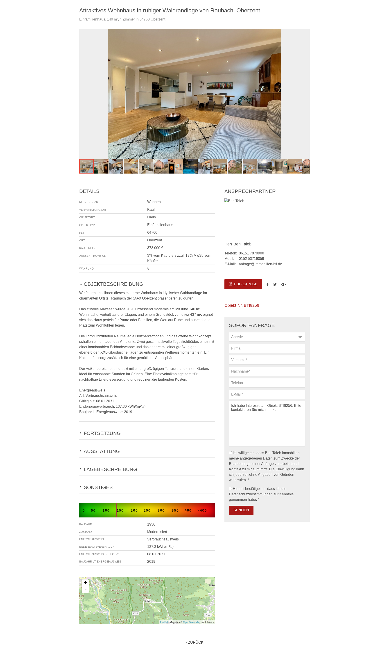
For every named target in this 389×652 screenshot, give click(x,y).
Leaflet (164, 622)
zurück (195, 642)
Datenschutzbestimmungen (251, 494)
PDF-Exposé (245, 284)
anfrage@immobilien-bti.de (260, 264)
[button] (305, 33)
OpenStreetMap (191, 622)
